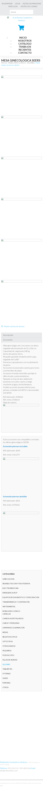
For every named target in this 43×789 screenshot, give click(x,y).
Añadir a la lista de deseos (13, 326)
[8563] (21, 96)
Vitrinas (7, 674)
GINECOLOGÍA (8, 579)
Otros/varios (9, 646)
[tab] (21, 335)
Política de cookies (29, 6)
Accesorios (7, 340)
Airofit (3, 717)
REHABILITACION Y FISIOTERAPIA (16, 584)
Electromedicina (11, 588)
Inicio (23, 37)
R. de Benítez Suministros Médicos (10, 783)
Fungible (7, 683)
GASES (5, 678)
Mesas (5, 632)
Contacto (25, 52)
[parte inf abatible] (21, 136)
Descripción (8, 335)
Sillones (30, 63)
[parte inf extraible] (21, 177)
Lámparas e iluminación (13, 628)
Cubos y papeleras (11, 623)
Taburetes (7, 669)
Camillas (7, 614)
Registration (7, 4)
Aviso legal (13, 6)
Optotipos (8, 641)
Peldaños (7, 651)
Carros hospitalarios (13, 618)
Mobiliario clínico (17, 63)
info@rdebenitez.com (9, 770)
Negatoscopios (10, 637)
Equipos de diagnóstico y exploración (21, 597)
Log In (17, 4)
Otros (5, 687)
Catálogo (24, 43)
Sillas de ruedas (10, 660)
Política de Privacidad (32, 4)
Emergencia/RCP (10, 593)
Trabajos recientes (25, 48)
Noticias (4, 722)
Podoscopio (8, 655)
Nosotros (25, 40)
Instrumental (9, 606)
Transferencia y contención (16, 602)
